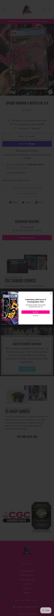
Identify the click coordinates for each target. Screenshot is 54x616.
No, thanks (35, 315)
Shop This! (35, 312)
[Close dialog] (51, 293)
